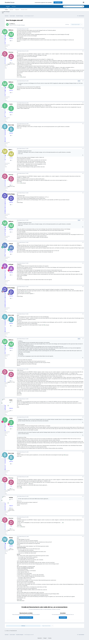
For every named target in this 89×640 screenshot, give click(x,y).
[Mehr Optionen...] (83, 29)
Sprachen (40, 638)
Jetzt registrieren (58, 2)
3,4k (11, 410)
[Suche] (82, 6)
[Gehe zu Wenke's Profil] (11, 542)
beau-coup (11, 125)
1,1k (11, 204)
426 (11, 40)
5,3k (11, 62)
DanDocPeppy (11, 194)
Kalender (11, 9)
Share (67, 24)
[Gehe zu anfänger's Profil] (11, 268)
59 (11, 135)
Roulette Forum (9, 2)
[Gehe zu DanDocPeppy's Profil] (11, 198)
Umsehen (8, 6)
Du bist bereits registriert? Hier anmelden (43, 2)
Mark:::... (11, 149)
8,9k (11, 548)
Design (44, 638)
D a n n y (11, 52)
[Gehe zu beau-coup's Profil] (11, 129)
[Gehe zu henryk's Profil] (11, 248)
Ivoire (10, 104)
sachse (11, 497)
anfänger (10, 264)
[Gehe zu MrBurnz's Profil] (7, 24)
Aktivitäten (14, 6)
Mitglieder (17, 9)
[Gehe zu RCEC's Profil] (11, 404)
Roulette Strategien (21, 25)
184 (11, 114)
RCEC (10, 400)
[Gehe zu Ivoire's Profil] (11, 108)
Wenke (11, 537)
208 (11, 274)
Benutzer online (24, 9)
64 (11, 254)
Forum (6, 9)
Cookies (49, 638)
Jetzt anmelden (63, 617)
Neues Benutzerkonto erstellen (26, 617)
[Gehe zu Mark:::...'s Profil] (11, 154)
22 (11, 160)
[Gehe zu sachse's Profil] (11, 501)
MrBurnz (13, 23)
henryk (11, 243)
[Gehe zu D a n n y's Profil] (11, 56)
